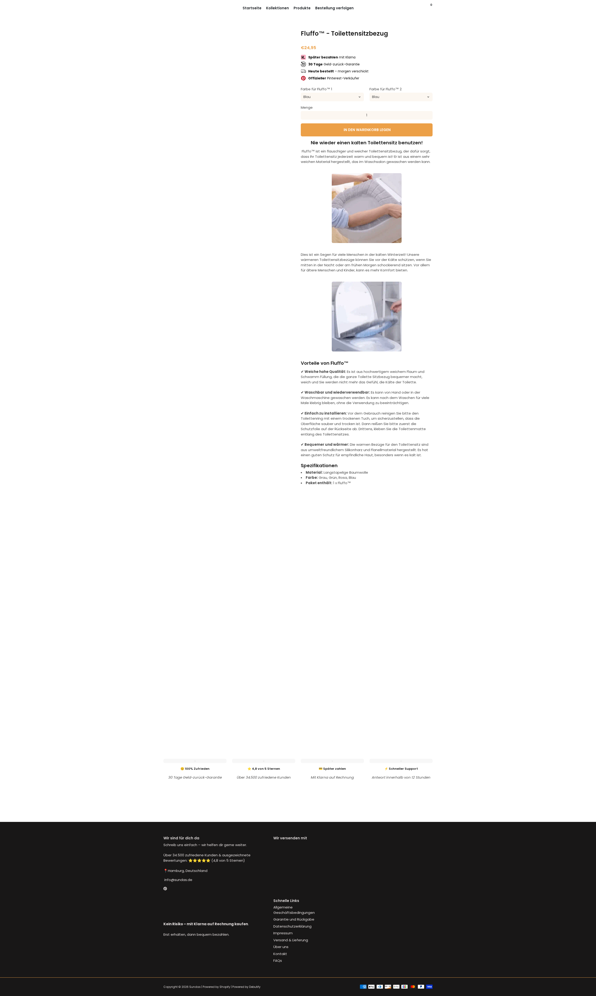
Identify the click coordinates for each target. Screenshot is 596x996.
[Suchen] (427, 8)
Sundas (195, 987)
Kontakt (280, 953)
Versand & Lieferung (290, 940)
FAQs (277, 960)
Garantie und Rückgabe (293, 919)
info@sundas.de (177, 879)
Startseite (252, 8)
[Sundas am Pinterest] (165, 888)
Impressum (283, 933)
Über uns (280, 946)
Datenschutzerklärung (292, 926)
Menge (307, 107)
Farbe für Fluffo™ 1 (316, 88)
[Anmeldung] (422, 8)
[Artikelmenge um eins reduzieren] (305, 115)
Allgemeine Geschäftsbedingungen (294, 910)
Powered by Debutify (246, 987)
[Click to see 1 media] (173, 721)
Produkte (302, 8)
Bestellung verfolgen (334, 8)
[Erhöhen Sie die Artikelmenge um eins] (428, 115)
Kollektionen (277, 8)
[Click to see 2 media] (195, 721)
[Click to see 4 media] (240, 721)
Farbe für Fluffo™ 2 (385, 88)
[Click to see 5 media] (263, 721)
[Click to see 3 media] (218, 721)
